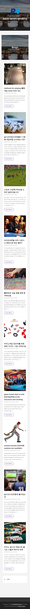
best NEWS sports (15, 18)
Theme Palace (21, 606)
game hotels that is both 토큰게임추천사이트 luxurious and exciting (14, 396)
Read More (9, 106)
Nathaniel (8, 93)
